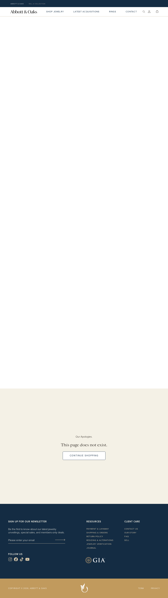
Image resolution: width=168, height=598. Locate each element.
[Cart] (157, 11)
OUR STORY (130, 532)
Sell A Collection (37, 4)
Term (141, 588)
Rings (112, 11)
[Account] (149, 11)
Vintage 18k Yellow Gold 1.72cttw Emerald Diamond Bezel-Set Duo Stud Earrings (84, 214)
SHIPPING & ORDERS (97, 532)
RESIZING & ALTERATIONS (99, 540)
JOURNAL (91, 547)
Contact (131, 11)
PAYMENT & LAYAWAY (97, 528)
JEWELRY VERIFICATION (99, 544)
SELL (126, 540)
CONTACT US (131, 528)
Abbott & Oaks (17, 4)
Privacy (155, 588)
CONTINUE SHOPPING (84, 455)
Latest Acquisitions (86, 11)
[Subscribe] (60, 540)
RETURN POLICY (94, 536)
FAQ (126, 536)
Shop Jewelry (55, 11)
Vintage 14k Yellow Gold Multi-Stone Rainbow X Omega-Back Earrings (84, 371)
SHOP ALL (84, 391)
